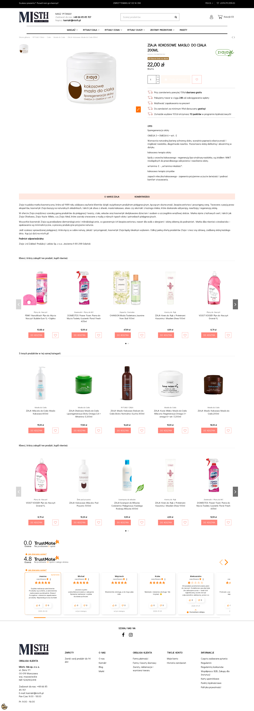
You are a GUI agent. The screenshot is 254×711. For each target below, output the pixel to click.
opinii (57, 562)
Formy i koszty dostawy (144, 662)
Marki (101, 671)
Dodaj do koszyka (178, 79)
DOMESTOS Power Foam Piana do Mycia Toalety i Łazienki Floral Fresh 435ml (84, 318)
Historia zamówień (176, 662)
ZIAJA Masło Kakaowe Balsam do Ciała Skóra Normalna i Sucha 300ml (127, 412)
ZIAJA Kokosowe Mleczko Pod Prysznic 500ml (83, 504)
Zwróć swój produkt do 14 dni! (78, 660)
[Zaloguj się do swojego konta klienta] (211, 17)
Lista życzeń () (227, 3)
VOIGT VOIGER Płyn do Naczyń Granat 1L (213, 317)
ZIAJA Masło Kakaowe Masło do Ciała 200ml (213, 412)
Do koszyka (36, 335)
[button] (26, 554)
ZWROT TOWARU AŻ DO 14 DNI (127, 3)
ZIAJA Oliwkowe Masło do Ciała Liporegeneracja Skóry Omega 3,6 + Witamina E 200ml (84, 413)
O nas (102, 658)
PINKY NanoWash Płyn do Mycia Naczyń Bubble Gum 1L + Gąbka (40, 317)
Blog (101, 666)
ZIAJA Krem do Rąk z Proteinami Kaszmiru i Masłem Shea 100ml (170, 317)
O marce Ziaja (111, 196)
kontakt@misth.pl (35, 693)
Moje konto (172, 658)
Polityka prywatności (211, 687)
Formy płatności (140, 658)
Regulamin (206, 662)
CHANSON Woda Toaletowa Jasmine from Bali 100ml (127, 317)
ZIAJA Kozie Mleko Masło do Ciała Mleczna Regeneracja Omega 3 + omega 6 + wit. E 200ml (170, 413)
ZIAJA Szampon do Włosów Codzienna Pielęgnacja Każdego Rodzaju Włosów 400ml (127, 505)
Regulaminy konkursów (212, 666)
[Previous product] (233, 37)
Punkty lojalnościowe (211, 682)
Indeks (150, 54)
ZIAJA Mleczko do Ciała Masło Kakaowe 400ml (40, 412)
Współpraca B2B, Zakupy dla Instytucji (215, 673)
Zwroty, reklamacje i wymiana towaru (143, 668)
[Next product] (234, 37)
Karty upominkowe (210, 678)
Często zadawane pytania (214, 658)
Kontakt (102, 662)
